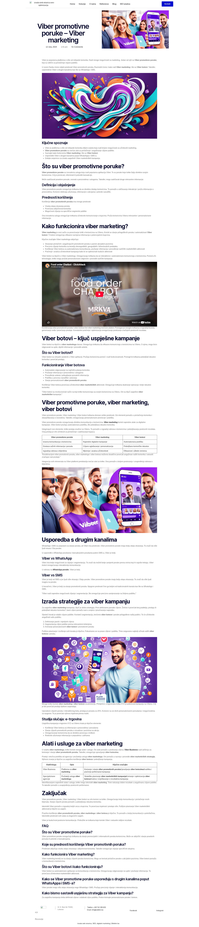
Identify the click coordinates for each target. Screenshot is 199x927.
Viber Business (131, 750)
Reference (104, 4)
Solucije (82, 4)
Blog (114, 4)
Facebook (133, 910)
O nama (92, 4)
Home (72, 4)
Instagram (160, 910)
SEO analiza (125, 4)
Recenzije (39, 919)
